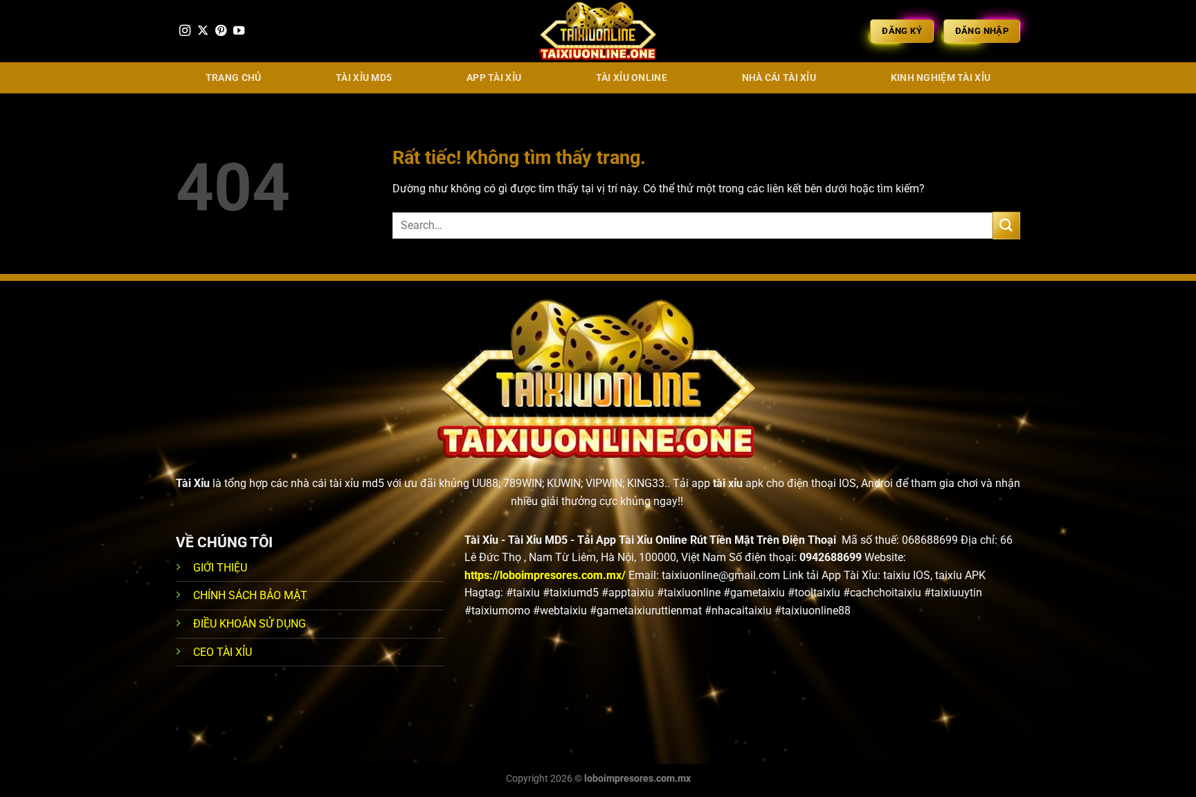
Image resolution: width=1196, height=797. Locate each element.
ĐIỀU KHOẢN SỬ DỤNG (249, 623)
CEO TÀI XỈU (222, 652)
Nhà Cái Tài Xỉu (779, 78)
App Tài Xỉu (493, 78)
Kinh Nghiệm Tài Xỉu (940, 78)
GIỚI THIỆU (220, 567)
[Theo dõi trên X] (202, 31)
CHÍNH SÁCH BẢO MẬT (250, 595)
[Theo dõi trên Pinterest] (220, 31)
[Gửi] (1006, 225)
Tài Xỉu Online (631, 78)
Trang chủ (234, 78)
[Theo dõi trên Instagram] (184, 31)
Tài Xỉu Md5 (364, 78)
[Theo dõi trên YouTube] (238, 31)
